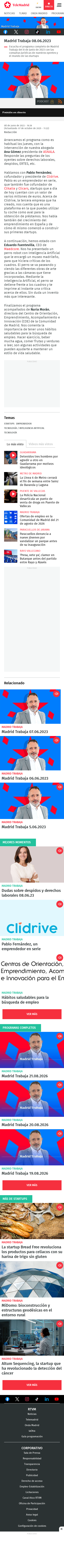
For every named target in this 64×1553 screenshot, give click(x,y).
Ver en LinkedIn (46, 1399)
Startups (9, 424)
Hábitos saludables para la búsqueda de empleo (25, 1000)
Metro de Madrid (31, 473)
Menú (59, 5)
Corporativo (32, 1448)
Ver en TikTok (37, 1399)
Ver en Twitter (17, 1399)
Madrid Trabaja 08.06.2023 (32, 80)
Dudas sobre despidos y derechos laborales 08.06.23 (31, 893)
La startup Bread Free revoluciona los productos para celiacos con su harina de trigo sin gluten (32, 1221)
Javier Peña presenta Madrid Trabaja (32, 22)
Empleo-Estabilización (32, 1486)
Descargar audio (52, 101)
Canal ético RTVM (32, 1498)
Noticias (9, 13)
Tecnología (10, 433)
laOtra (32, 1431)
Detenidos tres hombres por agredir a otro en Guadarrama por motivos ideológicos (10, 457)
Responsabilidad (32, 1458)
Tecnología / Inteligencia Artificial (24, 428)
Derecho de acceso (32, 1481)
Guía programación (32, 1436)
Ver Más (32, 1014)
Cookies (32, 1520)
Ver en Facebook (7, 1399)
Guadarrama (28, 452)
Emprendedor (24, 424)
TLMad (23, 13)
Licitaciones (32, 1492)
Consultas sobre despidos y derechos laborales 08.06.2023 (32, 864)
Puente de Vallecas (32, 491)
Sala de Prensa (32, 1453)
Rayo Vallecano (30, 551)
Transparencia (32, 1464)
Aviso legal (32, 1514)
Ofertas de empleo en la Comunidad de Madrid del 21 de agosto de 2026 (10, 517)
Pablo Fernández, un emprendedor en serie (21, 946)
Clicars (23, 188)
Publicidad (32, 1475)
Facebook (5, 32)
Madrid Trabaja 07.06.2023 (30, 706)
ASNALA (48, 152)
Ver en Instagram (27, 1399)
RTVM (32, 1409)
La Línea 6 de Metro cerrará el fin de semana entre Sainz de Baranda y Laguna (10, 478)
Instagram (26, 31)
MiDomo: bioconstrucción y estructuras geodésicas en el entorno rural (32, 1279)
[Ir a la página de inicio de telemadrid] (16, 5)
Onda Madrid (39, 13)
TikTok (37, 32)
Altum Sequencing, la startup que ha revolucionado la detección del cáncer (32, 1337)
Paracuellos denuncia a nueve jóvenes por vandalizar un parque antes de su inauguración (10, 535)
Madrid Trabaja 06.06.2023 (30, 753)
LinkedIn (48, 31)
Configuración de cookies (32, 1526)
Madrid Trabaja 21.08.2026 (32, 1050)
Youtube (58, 31)
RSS (60, 101)
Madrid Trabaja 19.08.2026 (32, 1147)
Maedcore (11, 249)
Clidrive (52, 176)
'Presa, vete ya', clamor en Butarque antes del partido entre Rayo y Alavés (10, 556)
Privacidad (32, 1509)
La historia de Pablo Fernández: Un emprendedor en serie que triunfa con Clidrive (32, 918)
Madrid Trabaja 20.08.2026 (32, 1098)
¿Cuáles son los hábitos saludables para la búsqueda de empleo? (32, 971)
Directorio (32, 1470)
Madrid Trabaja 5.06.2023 (32, 801)
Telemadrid (32, 1419)
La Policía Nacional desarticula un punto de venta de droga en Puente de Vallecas (10, 496)
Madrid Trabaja (30, 512)
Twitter (16, 32)
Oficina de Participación (32, 1503)
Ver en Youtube (56, 1399)
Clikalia (10, 188)
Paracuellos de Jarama (35, 529)
